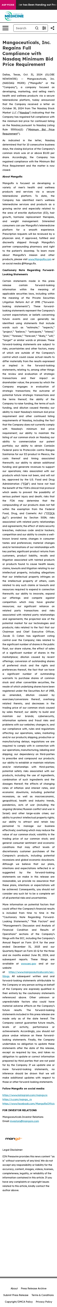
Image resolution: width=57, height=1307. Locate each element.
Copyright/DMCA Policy (19, 1301)
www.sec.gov (28, 963)
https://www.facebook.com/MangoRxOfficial (29, 1103)
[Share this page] (52, 28)
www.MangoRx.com (39, 259)
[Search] (36, 28)
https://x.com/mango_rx (17, 1099)
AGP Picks (8, 4)
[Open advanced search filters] (44, 28)
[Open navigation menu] (5, 28)
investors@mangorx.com (24, 1121)
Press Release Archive (34, 1288)
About (14, 1288)
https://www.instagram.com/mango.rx (24, 1095)
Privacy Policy (44, 1301)
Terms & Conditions (42, 1295)
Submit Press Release (15, 1295)
